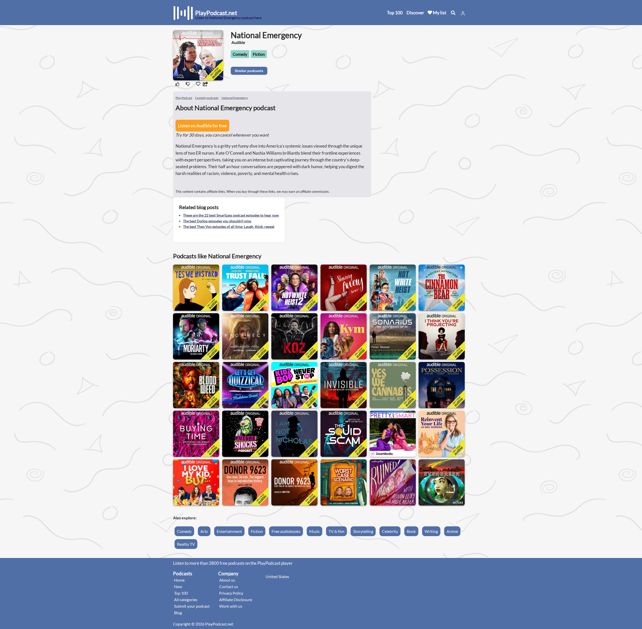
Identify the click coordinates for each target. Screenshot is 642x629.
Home (179, 580)
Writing (431, 531)
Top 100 (395, 12)
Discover (415, 12)
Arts (204, 531)
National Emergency (234, 98)
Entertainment (229, 531)
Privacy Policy (231, 593)
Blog (178, 612)
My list (439, 12)
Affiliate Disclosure (235, 599)
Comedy (240, 54)
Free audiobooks (286, 531)
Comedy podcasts (206, 98)
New (178, 586)
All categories (185, 599)
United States (277, 576)
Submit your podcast (192, 606)
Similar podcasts (249, 71)
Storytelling (363, 531)
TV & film (336, 531)
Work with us (230, 606)
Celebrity (390, 531)
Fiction (259, 54)
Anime (452, 531)
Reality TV (186, 544)
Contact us (228, 586)
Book (411, 531)
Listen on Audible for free (202, 125)
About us (227, 580)
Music (314, 531)
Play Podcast (184, 98)
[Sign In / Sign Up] (462, 13)
